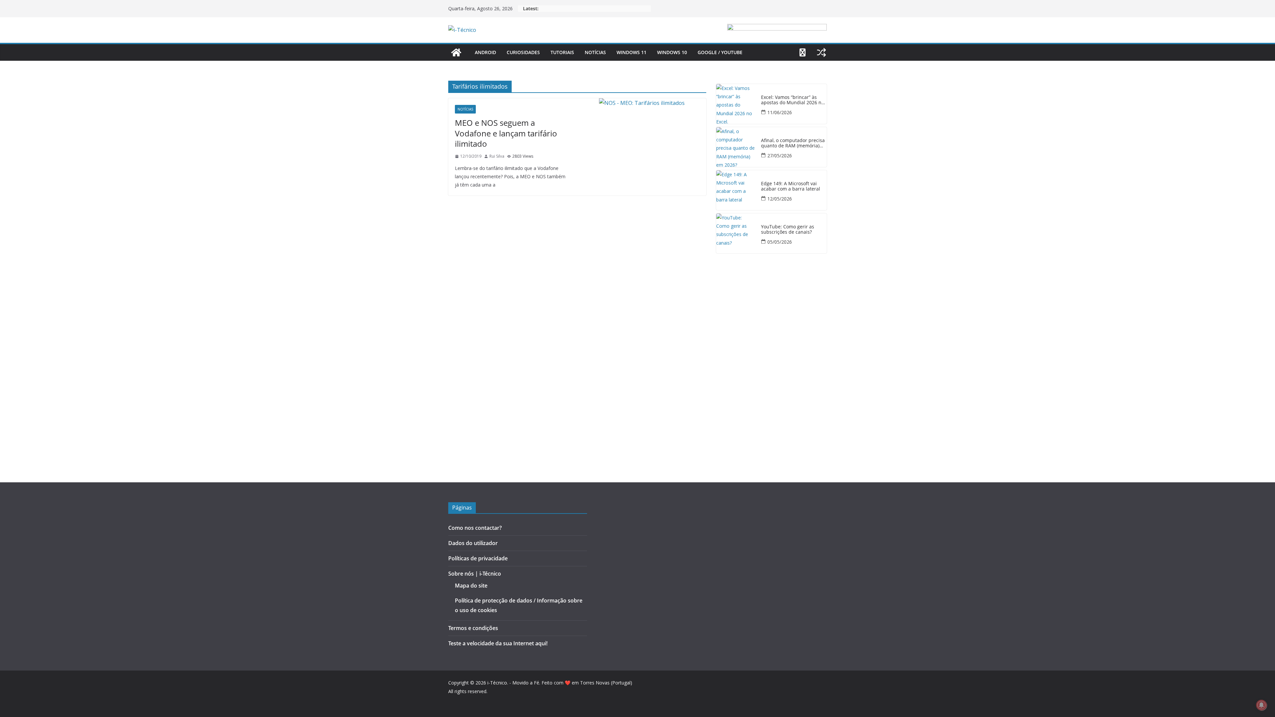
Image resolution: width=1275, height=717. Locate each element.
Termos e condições (473, 628)
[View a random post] (821, 52)
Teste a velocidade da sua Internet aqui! (498, 643)
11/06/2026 (779, 112)
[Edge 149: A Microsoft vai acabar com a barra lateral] (736, 190)
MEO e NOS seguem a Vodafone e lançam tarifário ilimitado (506, 133)
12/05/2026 (779, 199)
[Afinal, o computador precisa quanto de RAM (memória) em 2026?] (736, 147)
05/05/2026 (779, 242)
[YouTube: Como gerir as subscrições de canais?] (736, 233)
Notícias (595, 52)
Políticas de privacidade (478, 558)
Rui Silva (496, 156)
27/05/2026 (779, 155)
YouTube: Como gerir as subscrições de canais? (787, 229)
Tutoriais (562, 52)
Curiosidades (523, 52)
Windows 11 (631, 52)
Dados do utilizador (473, 543)
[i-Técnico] (456, 52)
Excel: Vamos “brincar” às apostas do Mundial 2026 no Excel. (792, 100)
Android (485, 52)
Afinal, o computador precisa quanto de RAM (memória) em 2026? (793, 143)
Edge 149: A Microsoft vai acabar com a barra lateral (790, 186)
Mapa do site (471, 585)
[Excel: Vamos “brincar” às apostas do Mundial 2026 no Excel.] (736, 104)
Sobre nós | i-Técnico (474, 573)
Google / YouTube (720, 52)
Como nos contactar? (475, 527)
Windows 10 (672, 52)
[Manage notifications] (1261, 705)
